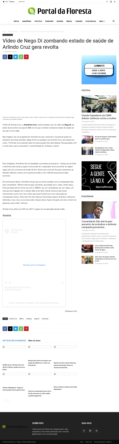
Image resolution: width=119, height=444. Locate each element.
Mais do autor (34, 340)
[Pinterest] (26, 57)
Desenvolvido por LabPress (103, 442)
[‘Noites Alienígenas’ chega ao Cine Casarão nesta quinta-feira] (14, 379)
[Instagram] (111, 1)
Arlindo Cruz (13, 319)
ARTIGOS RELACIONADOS (14, 340)
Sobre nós (22, 1)
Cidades (78, 21)
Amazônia (26, 21)
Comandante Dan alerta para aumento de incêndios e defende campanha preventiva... (99, 224)
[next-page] (7, 400)
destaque (29, 319)
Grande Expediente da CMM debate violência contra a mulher (99, 117)
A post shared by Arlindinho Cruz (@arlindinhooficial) (34, 303)
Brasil (69, 21)
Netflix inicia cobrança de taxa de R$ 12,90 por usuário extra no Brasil (14, 367)
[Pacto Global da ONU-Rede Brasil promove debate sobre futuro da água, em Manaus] (87, 249)
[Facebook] (107, 1)
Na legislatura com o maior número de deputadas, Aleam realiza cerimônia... (104, 150)
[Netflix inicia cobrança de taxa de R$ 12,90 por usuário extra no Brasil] (14, 354)
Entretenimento (13, 32)
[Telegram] (15, 57)
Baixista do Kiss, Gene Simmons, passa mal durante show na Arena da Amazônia (65, 365)
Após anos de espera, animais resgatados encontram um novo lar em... (105, 259)
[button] (113, 21)
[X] (114, 1)
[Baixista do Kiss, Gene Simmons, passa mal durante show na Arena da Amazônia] (65, 353)
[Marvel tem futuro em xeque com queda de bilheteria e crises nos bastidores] (39, 352)
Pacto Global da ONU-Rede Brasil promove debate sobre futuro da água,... (104, 248)
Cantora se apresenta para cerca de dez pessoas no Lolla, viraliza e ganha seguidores (39, 393)
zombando (45, 319)
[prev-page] (4, 400)
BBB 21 (22, 319)
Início (16, 21)
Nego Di (36, 319)
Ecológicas (91, 21)
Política (38, 21)
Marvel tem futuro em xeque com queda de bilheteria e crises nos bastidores (39, 363)
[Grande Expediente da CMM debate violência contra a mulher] (99, 104)
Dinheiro (49, 21)
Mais (101, 21)
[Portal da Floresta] (59, 11)
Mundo (60, 21)
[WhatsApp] (21, 57)
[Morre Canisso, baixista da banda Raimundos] (65, 379)
